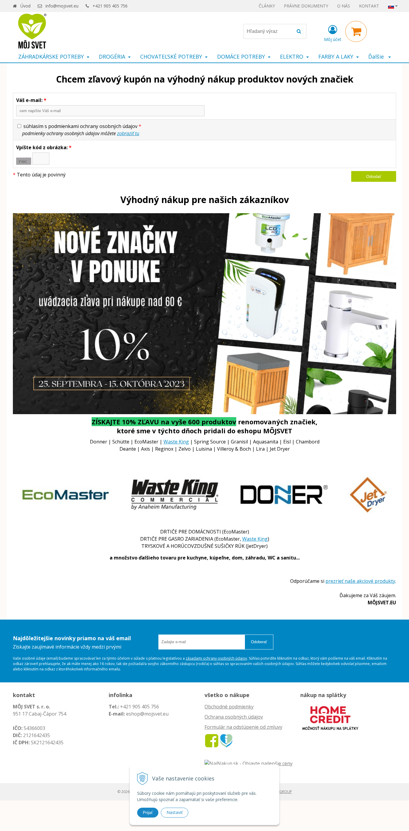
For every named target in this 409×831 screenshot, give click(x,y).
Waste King (176, 441)
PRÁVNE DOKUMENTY (306, 6)
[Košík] (356, 31)
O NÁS (343, 6)
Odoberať (259, 642)
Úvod (25, 6)
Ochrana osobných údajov (234, 716)
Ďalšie (376, 56)
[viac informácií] (330, 717)
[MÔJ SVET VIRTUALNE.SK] (226, 740)
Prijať (148, 812)
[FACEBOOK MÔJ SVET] (212, 740)
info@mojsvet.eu (62, 6)
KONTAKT (369, 6)
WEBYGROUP (281, 791)
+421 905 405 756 (110, 6)
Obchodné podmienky (229, 706)
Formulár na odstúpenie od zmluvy (243, 727)
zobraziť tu (128, 133)
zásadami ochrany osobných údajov (216, 658)
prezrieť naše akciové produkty (360, 581)
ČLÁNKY (267, 6)
